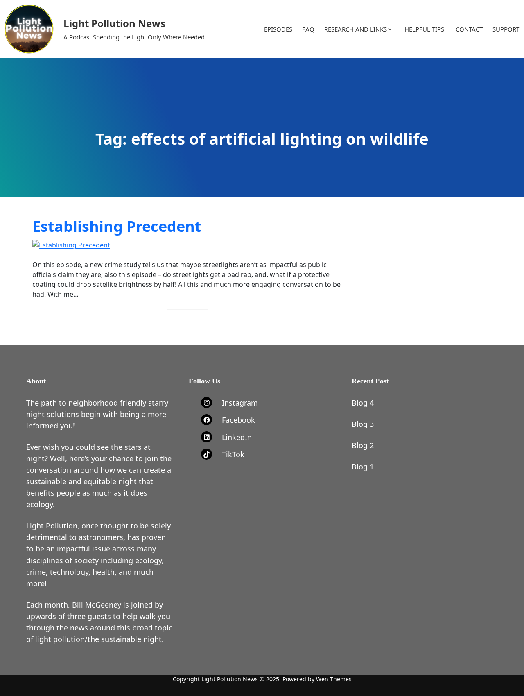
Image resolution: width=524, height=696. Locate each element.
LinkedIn (237, 437)
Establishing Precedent (116, 226)
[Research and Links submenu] (390, 29)
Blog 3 (363, 424)
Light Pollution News (114, 23)
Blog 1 (363, 467)
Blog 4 (363, 403)
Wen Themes (334, 679)
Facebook (238, 420)
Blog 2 (363, 445)
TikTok (233, 454)
